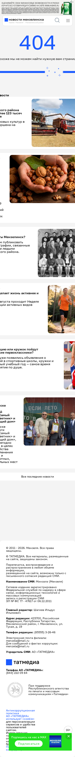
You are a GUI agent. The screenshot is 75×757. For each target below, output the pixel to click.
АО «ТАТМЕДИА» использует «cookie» (20, 717)
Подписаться (29, 744)
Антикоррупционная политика (20, 712)
